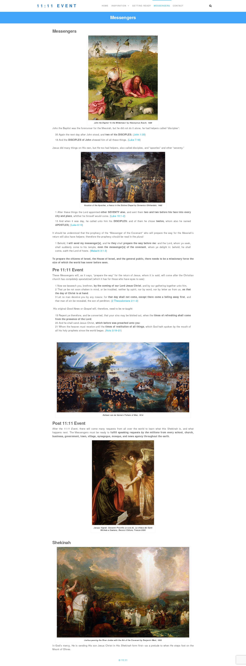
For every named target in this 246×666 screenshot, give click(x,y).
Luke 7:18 (134, 139)
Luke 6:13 (76, 225)
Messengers (162, 5)
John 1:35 (139, 134)
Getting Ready (141, 5)
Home (105, 5)
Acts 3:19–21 (113, 330)
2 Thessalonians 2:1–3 (124, 300)
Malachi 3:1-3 (98, 250)
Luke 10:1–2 (118, 216)
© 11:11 (123, 660)
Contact (178, 5)
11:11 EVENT (57, 6)
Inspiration (118, 5)
